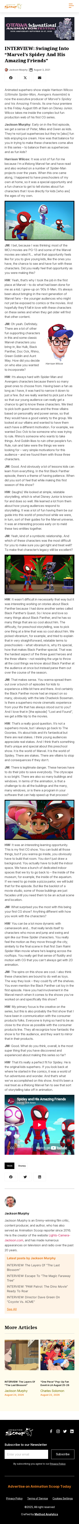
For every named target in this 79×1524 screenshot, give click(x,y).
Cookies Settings (63, 1498)
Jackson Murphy (17, 1213)
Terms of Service (37, 1498)
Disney (22, 1165)
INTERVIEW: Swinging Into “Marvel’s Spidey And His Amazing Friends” (37, 54)
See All (12, 1309)
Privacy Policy (58, 1463)
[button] (11, 77)
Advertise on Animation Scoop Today (39, 1486)
